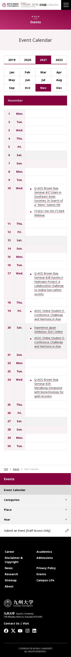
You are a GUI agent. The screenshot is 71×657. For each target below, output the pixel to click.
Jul (43, 80)
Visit (26, 623)
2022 (59, 60)
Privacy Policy (46, 568)
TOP (6, 469)
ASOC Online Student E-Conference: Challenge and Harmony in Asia (49, 315)
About (9, 586)
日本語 (43, 5)
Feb (27, 72)
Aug (59, 80)
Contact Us (12, 623)
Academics (44, 552)
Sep (12, 88)
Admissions (44, 558)
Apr (59, 72)
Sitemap (11, 580)
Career (9, 552)
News (9, 568)
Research (11, 574)
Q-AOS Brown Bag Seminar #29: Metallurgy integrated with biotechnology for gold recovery (49, 388)
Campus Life (45, 580)
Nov (43, 88)
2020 (27, 60)
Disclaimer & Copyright (14, 560)
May (12, 80)
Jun (27, 80)
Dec (59, 88)
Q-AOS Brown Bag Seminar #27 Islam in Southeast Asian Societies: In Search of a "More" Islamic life (48, 196)
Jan (11, 72)
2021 (43, 60)
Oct (27, 88)
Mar (43, 72)
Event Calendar (14, 490)
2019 (11, 60)
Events (16, 469)
